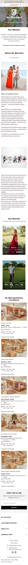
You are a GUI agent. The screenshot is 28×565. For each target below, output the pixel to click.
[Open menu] (1, 5)
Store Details (10, 336)
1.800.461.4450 (13, 548)
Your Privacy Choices (6, 561)
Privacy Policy (14, 559)
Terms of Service (5, 559)
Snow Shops (14, 543)
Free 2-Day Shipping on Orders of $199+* (14, 1)
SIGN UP (14, 507)
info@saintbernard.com (15, 545)
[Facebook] (12, 552)
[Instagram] (15, 552)
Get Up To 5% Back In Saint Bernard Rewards (14, 2)
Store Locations (14, 540)
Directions (3, 336)
